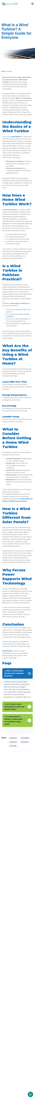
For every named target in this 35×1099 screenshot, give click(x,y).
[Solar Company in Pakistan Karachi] (9, 4)
